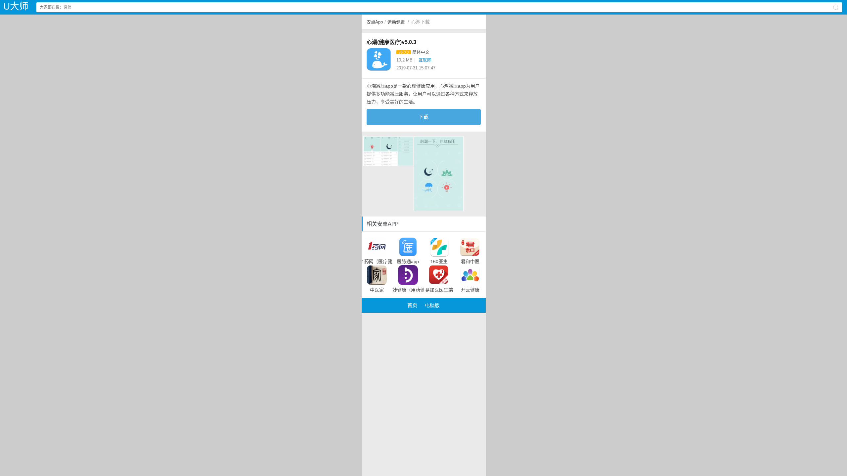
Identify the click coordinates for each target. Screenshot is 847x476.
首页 (412, 305)
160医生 (439, 261)
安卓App (375, 22)
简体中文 (420, 52)
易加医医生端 (439, 290)
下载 (423, 117)
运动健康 (396, 22)
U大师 (15, 6)
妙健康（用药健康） (408, 290)
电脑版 (432, 305)
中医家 (377, 290)
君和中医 (470, 261)
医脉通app (408, 261)
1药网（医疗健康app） (377, 261)
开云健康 (470, 290)
